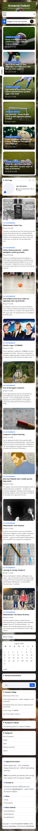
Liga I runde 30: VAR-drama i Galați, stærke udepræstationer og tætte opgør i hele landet (18, 91)
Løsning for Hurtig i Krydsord (14, 570)
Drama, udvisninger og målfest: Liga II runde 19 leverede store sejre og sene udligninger (18, 141)
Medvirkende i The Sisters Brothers (16, 614)
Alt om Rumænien (9, 223)
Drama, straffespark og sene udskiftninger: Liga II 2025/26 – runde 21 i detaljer (17, 41)
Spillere (5, 751)
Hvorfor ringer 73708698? (13, 345)
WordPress (30, 826)
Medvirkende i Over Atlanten (13, 525)
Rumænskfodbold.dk (24, 189)
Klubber (5, 740)
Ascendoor (12, 826)
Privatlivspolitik (8, 803)
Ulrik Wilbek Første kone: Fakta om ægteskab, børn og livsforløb (16, 299)
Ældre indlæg (8, 637)
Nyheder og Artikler (13, 37)
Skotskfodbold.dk (9, 814)
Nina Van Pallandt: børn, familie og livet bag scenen (17, 480)
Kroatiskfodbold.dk (9, 811)
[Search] (34, 14)
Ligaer (5, 743)
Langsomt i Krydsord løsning (13, 434)
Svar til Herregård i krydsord (13, 388)
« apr (5, 669)
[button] (2, 71)
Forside (6, 800)
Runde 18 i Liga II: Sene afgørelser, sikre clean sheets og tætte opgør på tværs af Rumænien (18, 166)
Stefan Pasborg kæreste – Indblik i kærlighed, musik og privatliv (16, 251)
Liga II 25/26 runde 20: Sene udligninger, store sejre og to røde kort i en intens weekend (18, 66)
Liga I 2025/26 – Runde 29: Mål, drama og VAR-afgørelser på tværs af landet (18, 116)
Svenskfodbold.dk (9, 817)
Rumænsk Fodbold (19, 6)
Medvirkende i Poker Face (12, 225)
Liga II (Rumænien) (21, 186)
